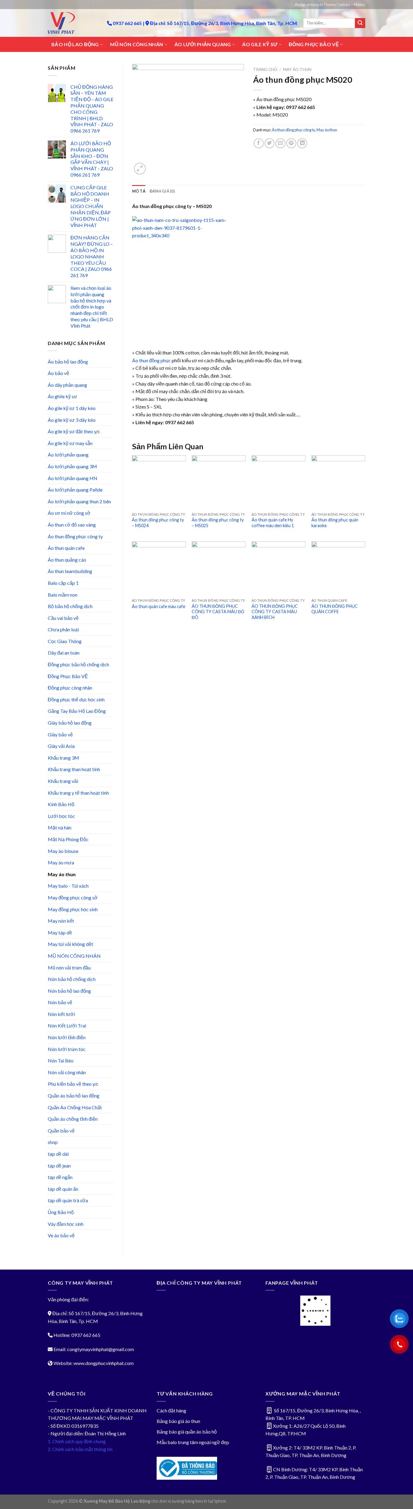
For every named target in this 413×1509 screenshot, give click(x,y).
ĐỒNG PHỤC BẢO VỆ (314, 44)
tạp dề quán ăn (63, 1189)
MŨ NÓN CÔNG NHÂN (136, 44)
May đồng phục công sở (73, 897)
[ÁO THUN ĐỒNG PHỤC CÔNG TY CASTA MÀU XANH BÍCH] (278, 568)
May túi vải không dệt (70, 944)
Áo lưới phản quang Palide (75, 489)
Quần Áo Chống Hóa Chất (75, 1107)
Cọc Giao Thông (65, 641)
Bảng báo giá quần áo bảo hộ (187, 1431)
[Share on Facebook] (259, 143)
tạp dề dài (58, 1154)
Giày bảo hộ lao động (70, 723)
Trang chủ (265, 69)
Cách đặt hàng (171, 1410)
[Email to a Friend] (280, 143)
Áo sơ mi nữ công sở (69, 513)
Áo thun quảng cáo (67, 559)
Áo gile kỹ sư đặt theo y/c (74, 431)
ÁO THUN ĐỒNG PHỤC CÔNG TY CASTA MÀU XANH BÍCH (275, 612)
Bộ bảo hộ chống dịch (70, 606)
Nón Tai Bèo (60, 1060)
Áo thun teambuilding (70, 571)
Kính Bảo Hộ (61, 804)
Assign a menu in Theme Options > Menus (330, 4)
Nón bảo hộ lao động (69, 991)
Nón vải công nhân (67, 1072)
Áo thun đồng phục (152, 360)
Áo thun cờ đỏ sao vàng (72, 524)
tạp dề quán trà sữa (68, 1200)
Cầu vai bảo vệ (63, 618)
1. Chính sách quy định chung (77, 1441)
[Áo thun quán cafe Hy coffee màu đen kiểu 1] (278, 482)
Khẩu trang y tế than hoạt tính (78, 793)
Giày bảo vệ (60, 734)
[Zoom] (140, 169)
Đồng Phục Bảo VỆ (68, 676)
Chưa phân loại (63, 629)
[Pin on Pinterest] (291, 143)
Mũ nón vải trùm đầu (69, 967)
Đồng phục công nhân (70, 687)
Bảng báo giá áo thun (178, 1421)
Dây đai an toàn (64, 652)
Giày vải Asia (61, 746)
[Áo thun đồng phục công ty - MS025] (219, 482)
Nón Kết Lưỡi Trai (67, 1025)
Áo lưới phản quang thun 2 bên (79, 501)
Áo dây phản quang (67, 385)
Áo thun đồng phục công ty (75, 536)
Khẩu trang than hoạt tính (74, 769)
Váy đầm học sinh (65, 1224)
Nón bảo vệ (60, 1002)
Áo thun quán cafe (66, 548)
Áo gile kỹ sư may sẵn (70, 443)
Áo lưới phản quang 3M (72, 466)
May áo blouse (63, 851)
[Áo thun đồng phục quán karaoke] (338, 482)
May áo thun (62, 874)
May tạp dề (60, 932)
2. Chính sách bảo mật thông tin (80, 1449)
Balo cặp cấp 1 (63, 583)
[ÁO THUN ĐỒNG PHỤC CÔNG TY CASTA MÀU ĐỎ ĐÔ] (219, 568)
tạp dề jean (59, 1165)
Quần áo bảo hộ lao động (73, 1095)
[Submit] (360, 23)
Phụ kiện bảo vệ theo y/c (73, 1084)
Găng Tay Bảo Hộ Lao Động (77, 711)
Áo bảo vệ (58, 373)
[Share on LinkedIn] (302, 143)
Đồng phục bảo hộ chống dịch (78, 664)
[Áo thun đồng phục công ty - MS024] (159, 482)
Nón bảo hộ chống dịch (72, 979)
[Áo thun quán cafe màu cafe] (159, 568)
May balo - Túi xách (68, 886)
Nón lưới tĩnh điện (67, 1037)
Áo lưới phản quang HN (72, 478)
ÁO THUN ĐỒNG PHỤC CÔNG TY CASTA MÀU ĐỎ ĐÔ (218, 612)
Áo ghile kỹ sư (62, 396)
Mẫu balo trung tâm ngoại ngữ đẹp (193, 1442)
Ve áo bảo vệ (61, 1235)
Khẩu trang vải (63, 781)
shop (53, 1142)
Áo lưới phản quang (68, 454)
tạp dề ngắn (60, 1177)
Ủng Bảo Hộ (61, 1212)
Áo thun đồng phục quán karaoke (334, 522)
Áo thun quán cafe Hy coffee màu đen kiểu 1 (273, 522)
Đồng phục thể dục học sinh (76, 699)
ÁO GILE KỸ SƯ (259, 44)
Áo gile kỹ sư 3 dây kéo (72, 420)
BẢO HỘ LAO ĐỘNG (75, 44)
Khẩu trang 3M (63, 758)
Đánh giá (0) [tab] (162, 191)
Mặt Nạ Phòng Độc (68, 839)
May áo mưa (61, 862)
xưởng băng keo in (189, 1501)
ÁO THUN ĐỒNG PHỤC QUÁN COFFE (334, 609)
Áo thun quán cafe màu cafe (158, 606)
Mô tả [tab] (138, 191)
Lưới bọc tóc (61, 816)
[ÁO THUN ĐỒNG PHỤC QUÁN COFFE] (338, 568)
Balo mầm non (62, 595)
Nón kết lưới (61, 1014)
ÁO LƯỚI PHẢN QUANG (202, 44)
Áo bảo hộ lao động (68, 361)
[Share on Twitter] (270, 143)
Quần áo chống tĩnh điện (73, 1119)
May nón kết (61, 921)
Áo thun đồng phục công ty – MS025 (218, 522)
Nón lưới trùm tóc (67, 1049)
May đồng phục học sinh (73, 909)
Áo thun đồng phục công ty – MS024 (158, 522)
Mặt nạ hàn (59, 827)
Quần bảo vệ (61, 1130)
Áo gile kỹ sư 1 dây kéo (72, 408)
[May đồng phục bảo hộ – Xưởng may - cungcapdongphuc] (73, 23)
